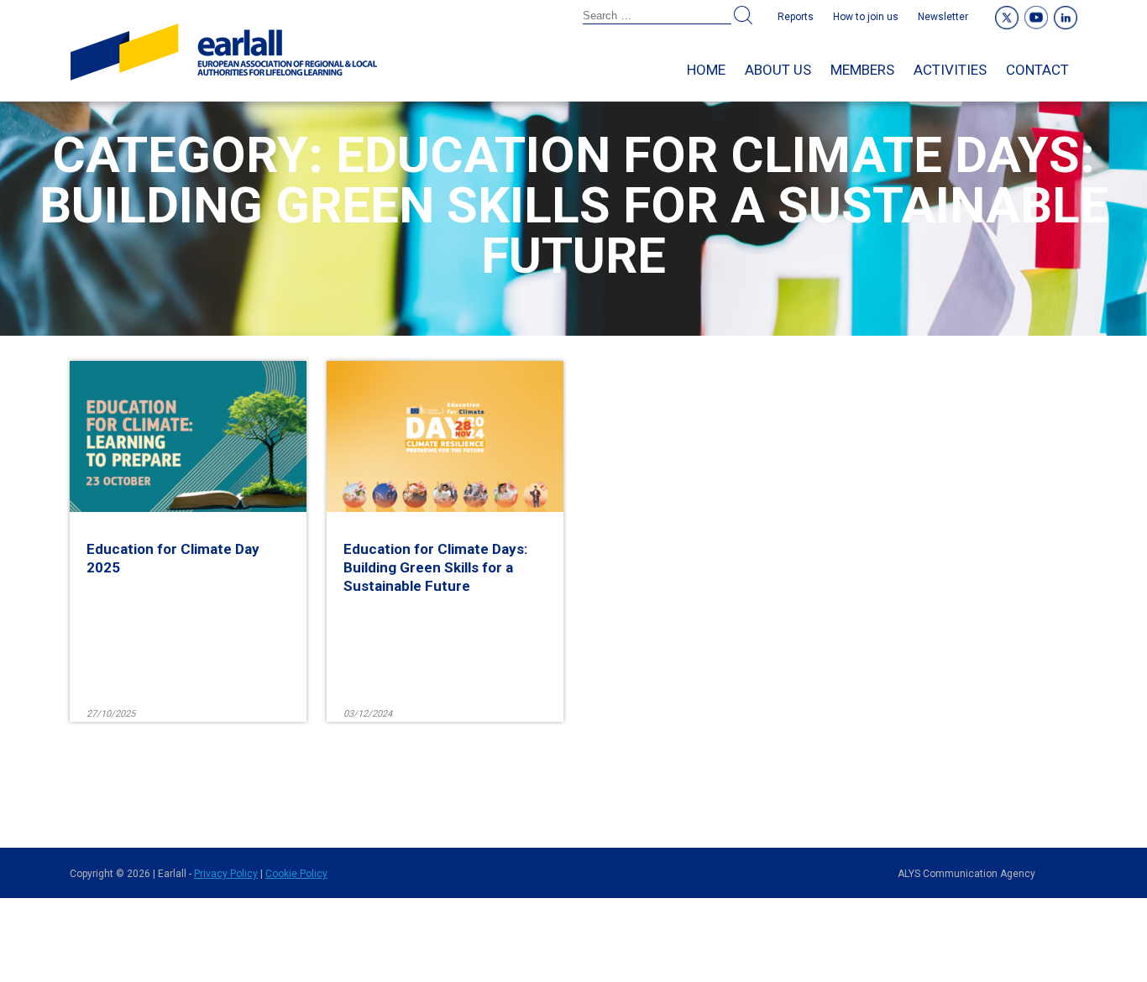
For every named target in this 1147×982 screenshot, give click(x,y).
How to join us (865, 17)
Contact (1037, 69)
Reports (796, 17)
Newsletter (943, 17)
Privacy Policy (226, 874)
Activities (950, 69)
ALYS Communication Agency (966, 874)
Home (706, 69)
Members (862, 69)
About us (778, 69)
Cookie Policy (296, 874)
